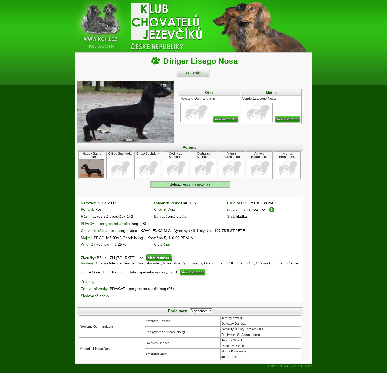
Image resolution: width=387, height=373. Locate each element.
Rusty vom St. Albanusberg (240, 335)
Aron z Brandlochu (287, 155)
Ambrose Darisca (158, 321)
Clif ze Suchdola (120, 154)
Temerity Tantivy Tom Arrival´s (242, 329)
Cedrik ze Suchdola (175, 155)
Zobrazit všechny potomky (190, 184)
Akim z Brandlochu (231, 155)
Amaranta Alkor (156, 354)
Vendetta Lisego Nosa (95, 349)
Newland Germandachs (97, 326)
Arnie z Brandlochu (259, 155)
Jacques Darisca (158, 343)
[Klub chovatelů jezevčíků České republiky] (193, 22)
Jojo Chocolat (231, 357)
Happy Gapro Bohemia (92, 155)
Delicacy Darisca (233, 324)
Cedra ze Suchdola (203, 155)
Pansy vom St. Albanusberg (165, 332)
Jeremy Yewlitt (231, 318)
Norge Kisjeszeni (233, 351)
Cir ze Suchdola (147, 154)
